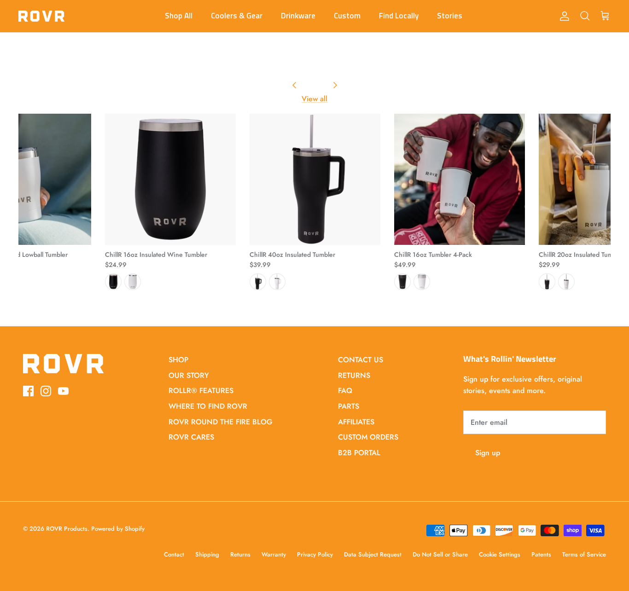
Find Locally (399, 16)
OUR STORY (189, 375)
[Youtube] (63, 391)
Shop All (178, 16)
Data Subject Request (373, 554)
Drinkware (298, 16)
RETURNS (354, 375)
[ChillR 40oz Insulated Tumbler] (315, 179)
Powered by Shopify (118, 528)
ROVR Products (66, 528)
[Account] (562, 16)
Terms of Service (584, 554)
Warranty (274, 554)
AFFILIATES (356, 422)
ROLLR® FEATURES (201, 390)
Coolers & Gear (236, 16)
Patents (541, 554)
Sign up (487, 452)
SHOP (178, 359)
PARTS (348, 406)
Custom (347, 16)
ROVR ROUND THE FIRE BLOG (221, 422)
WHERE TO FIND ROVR (208, 406)
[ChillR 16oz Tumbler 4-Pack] (459, 179)
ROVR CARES (191, 437)
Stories (449, 16)
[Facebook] (28, 391)
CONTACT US (360, 359)
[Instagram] (46, 391)
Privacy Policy (315, 554)
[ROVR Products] (41, 16)
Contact (174, 554)
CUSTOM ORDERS (368, 437)
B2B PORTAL (359, 452)
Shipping (207, 554)
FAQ (345, 390)
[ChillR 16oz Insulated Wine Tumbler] (170, 179)
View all (314, 98)
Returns (240, 554)
